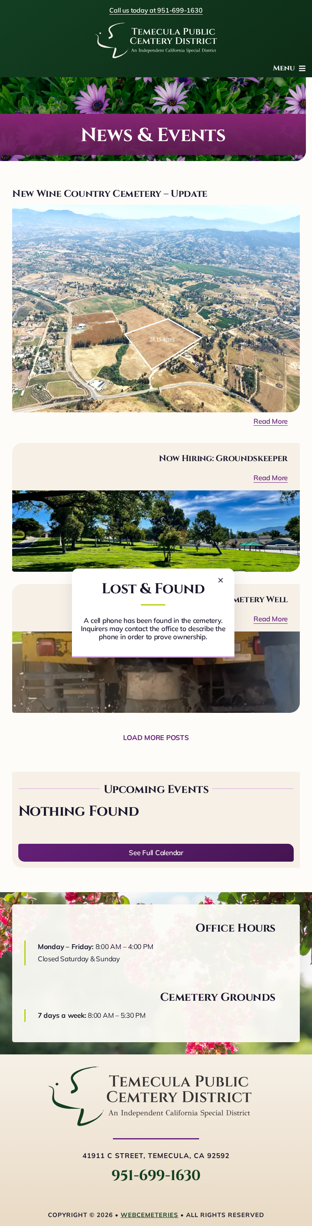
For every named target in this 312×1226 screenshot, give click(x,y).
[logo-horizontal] (149, 1070)
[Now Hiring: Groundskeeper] (156, 531)
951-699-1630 (156, 1175)
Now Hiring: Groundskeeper (223, 458)
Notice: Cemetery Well (237, 599)
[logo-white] (156, 26)
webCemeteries (149, 1215)
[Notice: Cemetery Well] (156, 672)
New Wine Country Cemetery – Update (109, 193)
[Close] (220, 580)
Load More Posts (155, 737)
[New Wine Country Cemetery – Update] (156, 308)
